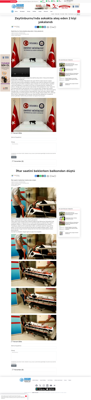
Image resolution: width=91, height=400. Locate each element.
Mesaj (13, 142)
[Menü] (75, 14)
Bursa (16, 11)
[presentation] (38, 1)
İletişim (69, 380)
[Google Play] (41, 389)
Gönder (14, 157)
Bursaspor (22, 11)
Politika (34, 11)
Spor (51, 11)
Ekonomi (46, 11)
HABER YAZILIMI (35, 392)
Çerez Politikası (43, 380)
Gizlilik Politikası (35, 380)
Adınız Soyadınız (16, 137)
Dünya (28, 11)
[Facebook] (36, 385)
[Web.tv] (54, 385)
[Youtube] (51, 385)
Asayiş (40, 11)
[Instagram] (44, 385)
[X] (40, 385)
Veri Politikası (50, 380)
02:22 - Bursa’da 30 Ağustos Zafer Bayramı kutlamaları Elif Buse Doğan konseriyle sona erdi (28, 1)
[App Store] (50, 389)
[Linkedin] (47, 385)
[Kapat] (26, 396)
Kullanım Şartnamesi (58, 380)
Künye (65, 380)
